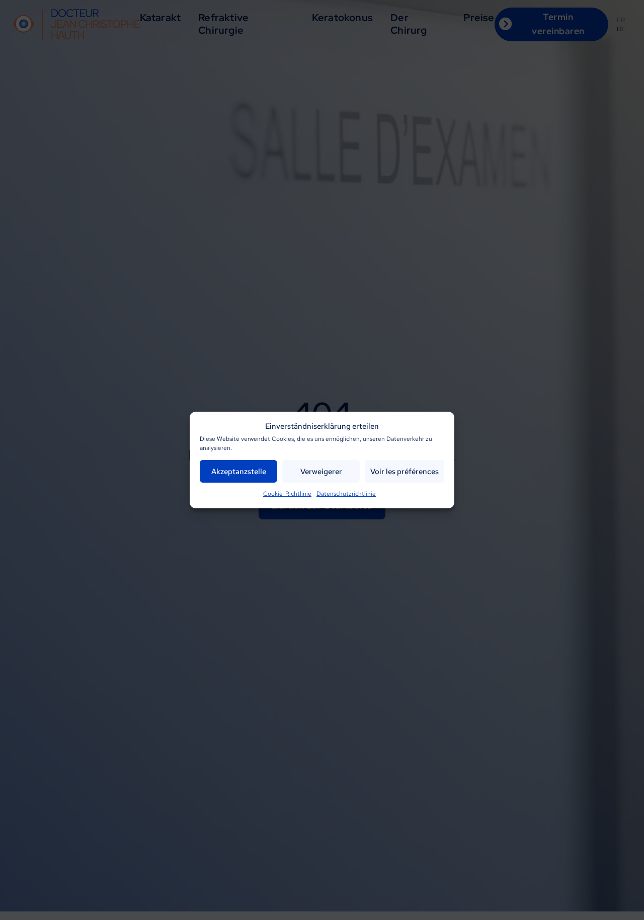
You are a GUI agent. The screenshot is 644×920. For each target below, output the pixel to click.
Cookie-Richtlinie (287, 494)
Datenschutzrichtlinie (346, 494)
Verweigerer (321, 471)
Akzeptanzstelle (238, 471)
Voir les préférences (404, 471)
